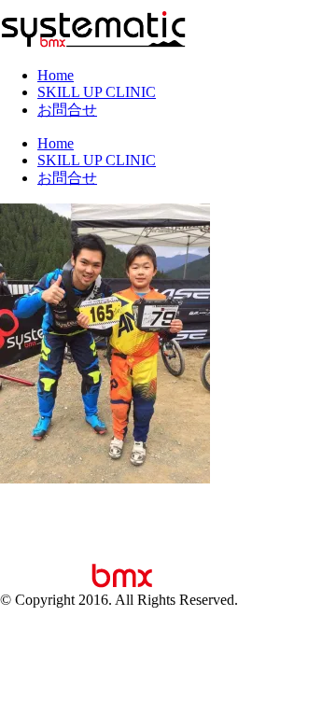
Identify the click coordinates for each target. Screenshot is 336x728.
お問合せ (67, 110)
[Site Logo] (93, 43)
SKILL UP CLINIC (96, 92)
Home (55, 75)
